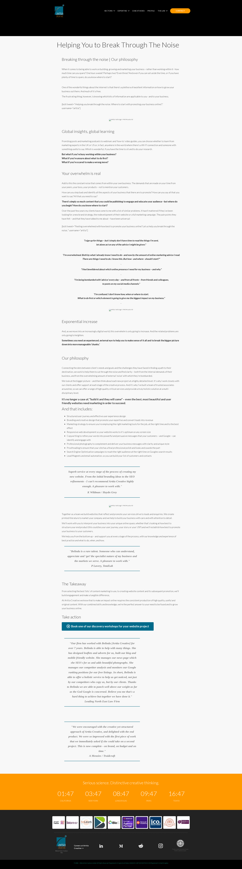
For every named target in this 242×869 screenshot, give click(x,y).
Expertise (122, 11)
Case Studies (138, 11)
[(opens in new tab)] (58, 822)
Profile (151, 11)
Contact (180, 11)
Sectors (108, 11)
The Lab (161, 11)
